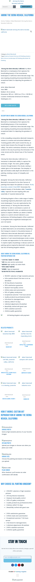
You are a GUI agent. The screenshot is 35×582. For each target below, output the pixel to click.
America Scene (8, 56)
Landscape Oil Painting (15, 58)
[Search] (14, 6)
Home (3, 21)
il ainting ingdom (19, 571)
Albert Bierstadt (15, 21)
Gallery (8, 21)
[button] (17, 11)
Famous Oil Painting (19, 56)
